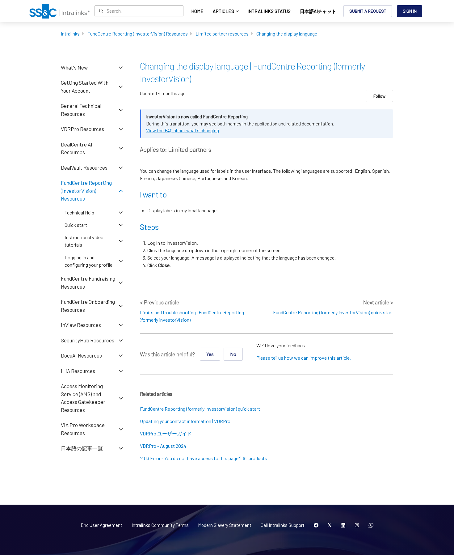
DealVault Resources (84, 167)
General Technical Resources (81, 110)
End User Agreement (101, 525)
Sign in (410, 11)
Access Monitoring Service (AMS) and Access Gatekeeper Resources (83, 398)
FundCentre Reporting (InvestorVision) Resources (137, 33)
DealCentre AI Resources (76, 148)
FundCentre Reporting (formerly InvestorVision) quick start (333, 312)
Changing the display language (286, 33)
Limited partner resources (222, 33)
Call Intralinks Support (283, 525)
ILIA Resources (78, 371)
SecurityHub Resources (87, 340)
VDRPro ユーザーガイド (166, 433)
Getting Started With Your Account (84, 86)
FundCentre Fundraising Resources (88, 282)
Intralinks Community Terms (160, 525)
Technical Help (79, 212)
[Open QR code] (371, 525)
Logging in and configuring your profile (88, 261)
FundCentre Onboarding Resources (88, 306)
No (233, 354)
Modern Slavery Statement (224, 525)
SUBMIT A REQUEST (367, 11)
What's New (74, 67)
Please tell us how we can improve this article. (303, 358)
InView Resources (81, 325)
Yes (210, 354)
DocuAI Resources (81, 355)
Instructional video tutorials (84, 241)
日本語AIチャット (318, 11)
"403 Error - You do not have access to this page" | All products (203, 458)
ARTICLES (224, 11)
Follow (379, 96)
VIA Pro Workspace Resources (83, 429)
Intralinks (70, 33)
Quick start (76, 225)
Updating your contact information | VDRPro (185, 421)
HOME (197, 11)
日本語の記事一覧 (82, 448)
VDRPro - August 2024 (163, 446)
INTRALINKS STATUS (269, 11)
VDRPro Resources (82, 129)
